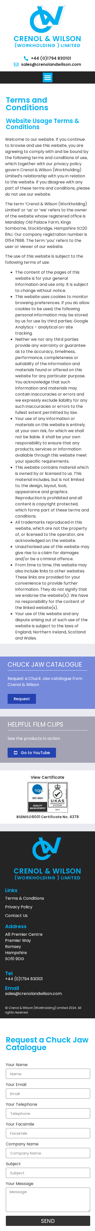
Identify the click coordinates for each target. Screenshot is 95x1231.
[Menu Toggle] (47, 77)
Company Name (22, 1144)
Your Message (19, 1184)
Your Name (17, 1065)
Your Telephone (21, 1104)
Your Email (16, 1085)
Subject (13, 1164)
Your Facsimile (20, 1124)
